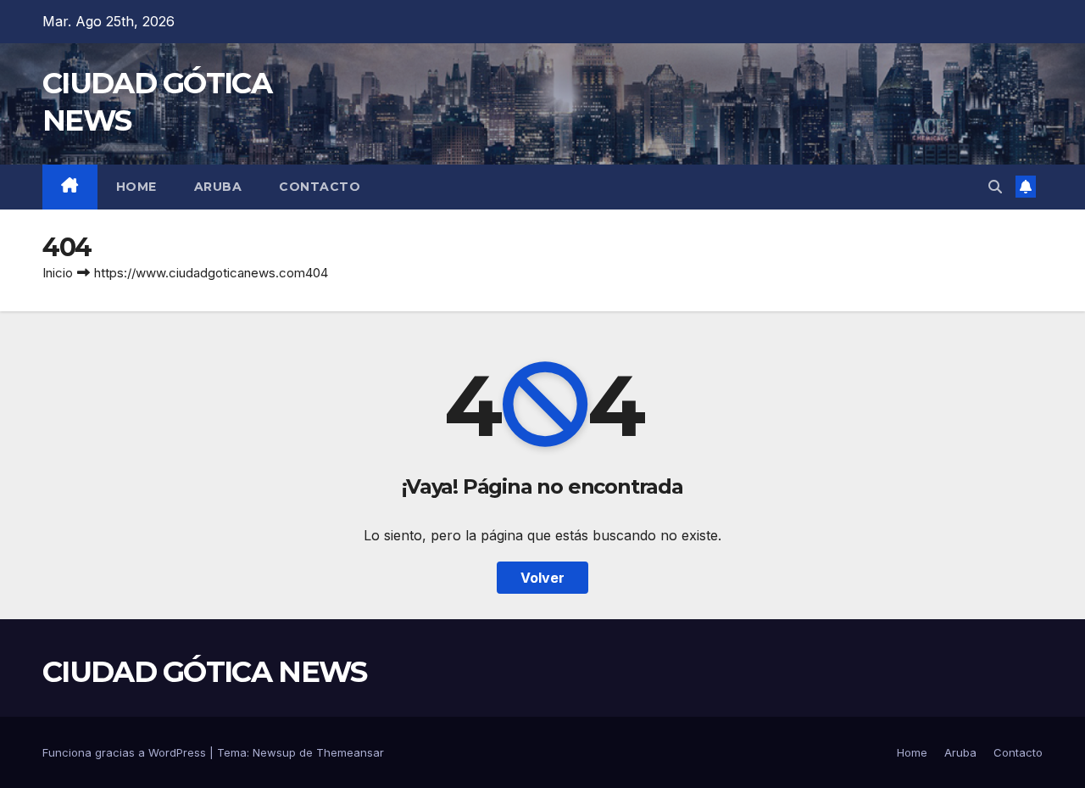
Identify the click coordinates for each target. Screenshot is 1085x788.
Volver (542, 577)
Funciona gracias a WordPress (125, 752)
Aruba (218, 186)
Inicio (57, 273)
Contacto (319, 186)
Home (136, 186)
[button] (995, 186)
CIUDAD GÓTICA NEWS (204, 672)
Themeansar (350, 752)
